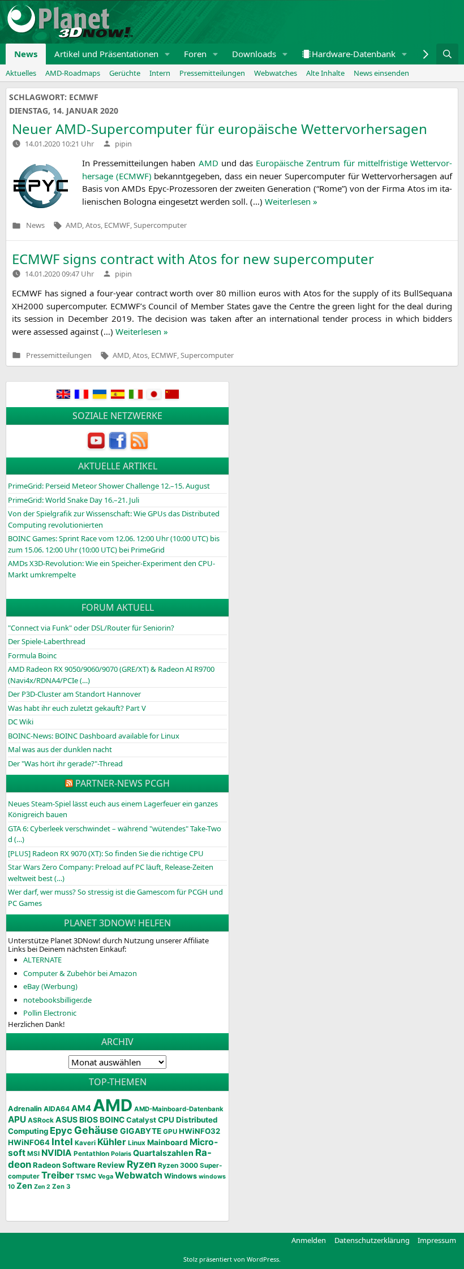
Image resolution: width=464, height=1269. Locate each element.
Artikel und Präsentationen (106, 53)
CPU (166, 1119)
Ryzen (141, 1164)
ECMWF (117, 226)
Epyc (61, 1130)
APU (17, 1119)
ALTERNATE (42, 960)
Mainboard (167, 1142)
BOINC (112, 1119)
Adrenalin (25, 1108)
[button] (167, 54)
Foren (195, 53)
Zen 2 (42, 1186)
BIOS (88, 1119)
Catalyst (141, 1120)
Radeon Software (64, 1164)
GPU (170, 1132)
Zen (24, 1186)
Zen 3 (61, 1186)
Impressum (437, 1240)
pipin (123, 144)
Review (111, 1164)
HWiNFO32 (199, 1131)
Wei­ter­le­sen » (291, 201)
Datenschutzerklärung (372, 1240)
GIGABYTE (140, 1131)
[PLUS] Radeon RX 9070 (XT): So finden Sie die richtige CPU (106, 853)
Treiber (57, 1175)
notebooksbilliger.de (57, 1000)
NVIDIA (56, 1152)
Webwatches (275, 73)
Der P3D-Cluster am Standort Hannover (74, 694)
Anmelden (308, 1240)
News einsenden (381, 73)
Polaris (121, 1154)
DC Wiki (20, 721)
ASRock (41, 1120)
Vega (105, 1176)
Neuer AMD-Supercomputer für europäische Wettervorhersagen (219, 128)
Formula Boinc (32, 655)
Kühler (111, 1141)
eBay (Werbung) (50, 986)
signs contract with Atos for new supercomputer (193, 258)
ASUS (66, 1119)
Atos (93, 226)
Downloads (254, 53)
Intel (62, 1141)
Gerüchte (124, 73)
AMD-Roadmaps (72, 73)
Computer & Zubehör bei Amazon (80, 973)
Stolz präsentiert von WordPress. (232, 1259)
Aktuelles (21, 73)
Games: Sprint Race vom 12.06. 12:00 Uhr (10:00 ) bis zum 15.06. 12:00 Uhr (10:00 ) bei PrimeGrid (114, 544)
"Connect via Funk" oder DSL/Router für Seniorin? (91, 628)
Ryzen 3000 (178, 1165)
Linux (136, 1143)
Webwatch (138, 1175)
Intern (159, 73)
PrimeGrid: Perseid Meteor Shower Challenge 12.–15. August (109, 486)
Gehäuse (96, 1130)
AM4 (81, 1108)
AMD (74, 226)
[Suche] (447, 54)
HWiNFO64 (29, 1142)
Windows (180, 1176)
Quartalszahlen (163, 1153)
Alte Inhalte (325, 73)
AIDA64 (57, 1108)
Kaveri (85, 1143)
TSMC (86, 1176)
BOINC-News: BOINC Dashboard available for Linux (93, 736)
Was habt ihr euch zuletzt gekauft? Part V (77, 708)
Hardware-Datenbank (354, 53)
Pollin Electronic (49, 1013)
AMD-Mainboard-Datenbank (179, 1109)
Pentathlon (91, 1154)
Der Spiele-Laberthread (46, 641)
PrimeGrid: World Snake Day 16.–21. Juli (73, 500)
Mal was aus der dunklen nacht (60, 749)
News (25, 53)
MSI (33, 1154)
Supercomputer (160, 226)
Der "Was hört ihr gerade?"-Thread (65, 763)
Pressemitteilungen (212, 73)
